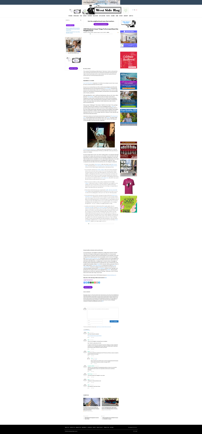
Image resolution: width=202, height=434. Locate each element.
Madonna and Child (89, 207)
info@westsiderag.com (111, 275)
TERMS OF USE (106, 427)
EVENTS (94, 427)
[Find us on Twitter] (134, 9)
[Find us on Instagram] (136, 9)
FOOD (81, 15)
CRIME (117, 15)
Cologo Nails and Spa (96, 265)
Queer (113, 106)
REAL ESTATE (95, 15)
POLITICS (108, 15)
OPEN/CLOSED (76, 15)
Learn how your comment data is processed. (104, 326)
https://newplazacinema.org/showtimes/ (95, 335)
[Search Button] (81, 20)
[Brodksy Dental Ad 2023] (128, 117)
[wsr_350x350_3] (128, 59)
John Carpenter (98, 164)
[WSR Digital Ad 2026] (128, 149)
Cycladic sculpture (100, 169)
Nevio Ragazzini (101, 268)
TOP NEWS (70, 15)
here (106, 277)
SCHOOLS (85, 15)
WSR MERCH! (84, 427)
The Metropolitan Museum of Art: (90, 149)
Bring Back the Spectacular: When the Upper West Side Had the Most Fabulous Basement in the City (91, 408)
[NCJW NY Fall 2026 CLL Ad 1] (128, 99)
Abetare (87, 183)
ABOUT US (131, 15)
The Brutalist (90, 96)
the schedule (108, 88)
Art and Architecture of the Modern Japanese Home (106, 165)
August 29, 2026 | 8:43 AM (88, 411)
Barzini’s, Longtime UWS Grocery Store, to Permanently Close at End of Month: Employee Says (73, 29)
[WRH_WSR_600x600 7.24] (128, 38)
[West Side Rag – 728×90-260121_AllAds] (101, 2)
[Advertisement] (129, 133)
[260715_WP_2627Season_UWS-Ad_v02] (128, 167)
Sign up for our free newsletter (101, 24)
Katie (96, 359)
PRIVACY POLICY (100, 427)
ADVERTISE (90, 427)
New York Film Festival (88, 83)
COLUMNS (113, 15)
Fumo (98, 264)
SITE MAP (111, 427)
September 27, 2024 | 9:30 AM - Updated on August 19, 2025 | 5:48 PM (94, 32)
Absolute (109, 269)
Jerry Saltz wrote (105, 177)
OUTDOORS (90, 15)
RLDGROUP (135, 427)
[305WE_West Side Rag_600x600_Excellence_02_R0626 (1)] (73, 45)
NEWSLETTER (78, 427)
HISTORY (121, 15)
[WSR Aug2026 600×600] (128, 81)
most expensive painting (102, 207)
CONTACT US (72, 427)
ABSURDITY (126, 15)
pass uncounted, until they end (92, 258)
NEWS (108, 32)
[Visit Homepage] (105, 9)
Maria (108, 117)
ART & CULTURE (102, 15)
